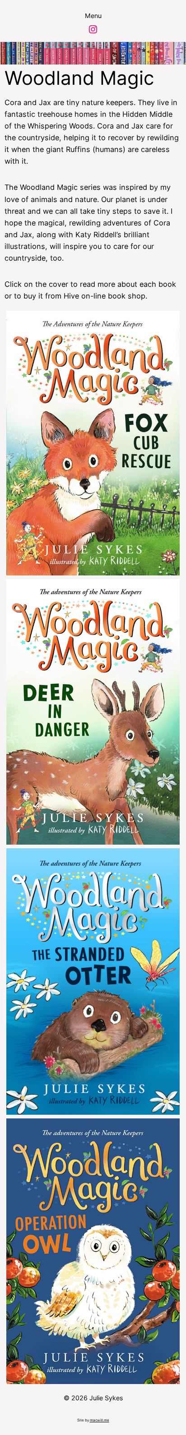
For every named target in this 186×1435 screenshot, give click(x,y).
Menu (93, 15)
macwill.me (99, 1420)
